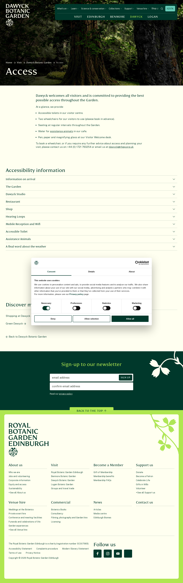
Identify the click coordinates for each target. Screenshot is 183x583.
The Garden (13, 186)
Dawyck (136, 16)
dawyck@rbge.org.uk (121, 146)
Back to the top (90, 410)
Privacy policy (76, 294)
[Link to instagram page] (108, 554)
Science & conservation (92, 8)
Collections (114, 8)
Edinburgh (96, 16)
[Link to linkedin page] (128, 554)
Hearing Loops (15, 216)
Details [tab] (91, 271)
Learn (74, 8)
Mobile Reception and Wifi (23, 224)
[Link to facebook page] (98, 554)
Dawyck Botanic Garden (38, 62)
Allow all (130, 319)
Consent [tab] (51, 271)
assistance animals (61, 131)
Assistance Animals (18, 239)
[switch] (76, 308)
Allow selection (91, 319)
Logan (153, 16)
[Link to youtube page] (118, 554)
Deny (53, 319)
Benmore (117, 16)
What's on (62, 8)
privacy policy (65, 394)
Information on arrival (20, 179)
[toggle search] (161, 8)
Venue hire (142, 8)
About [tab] (132, 271)
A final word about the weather (26, 246)
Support (128, 8)
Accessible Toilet (16, 231)
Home (9, 62)
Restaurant (13, 201)
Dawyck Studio (15, 194)
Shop (153, 8)
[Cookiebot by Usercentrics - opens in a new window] (137, 263)
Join (170, 8)
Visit (78, 16)
